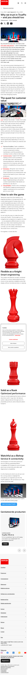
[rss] (19, 653)
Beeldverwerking (4, 599)
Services (2, 609)
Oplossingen (3, 612)
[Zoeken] (22, 3)
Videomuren (3, 584)
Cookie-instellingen (13, 339)
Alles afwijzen (13, 343)
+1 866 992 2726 (6, 645)
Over (2, 637)
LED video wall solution (7, 45)
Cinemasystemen (4, 578)
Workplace (6, 169)
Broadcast (6, 178)
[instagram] (2, 653)
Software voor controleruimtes (8, 594)
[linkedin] (8, 23)
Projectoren (3, 573)
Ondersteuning (4, 616)
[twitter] (5, 23)
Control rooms (7, 155)
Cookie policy (17, 335)
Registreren (5, 660)
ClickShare (3, 567)
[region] (13, 337)
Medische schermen (5, 588)
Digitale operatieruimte (6, 603)
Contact (2, 631)
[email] (11, 23)
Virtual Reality (7, 185)
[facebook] (2, 23)
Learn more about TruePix (9, 504)
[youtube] (25, 653)
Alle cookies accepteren (13, 347)
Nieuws (2, 628)
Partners (2, 622)
